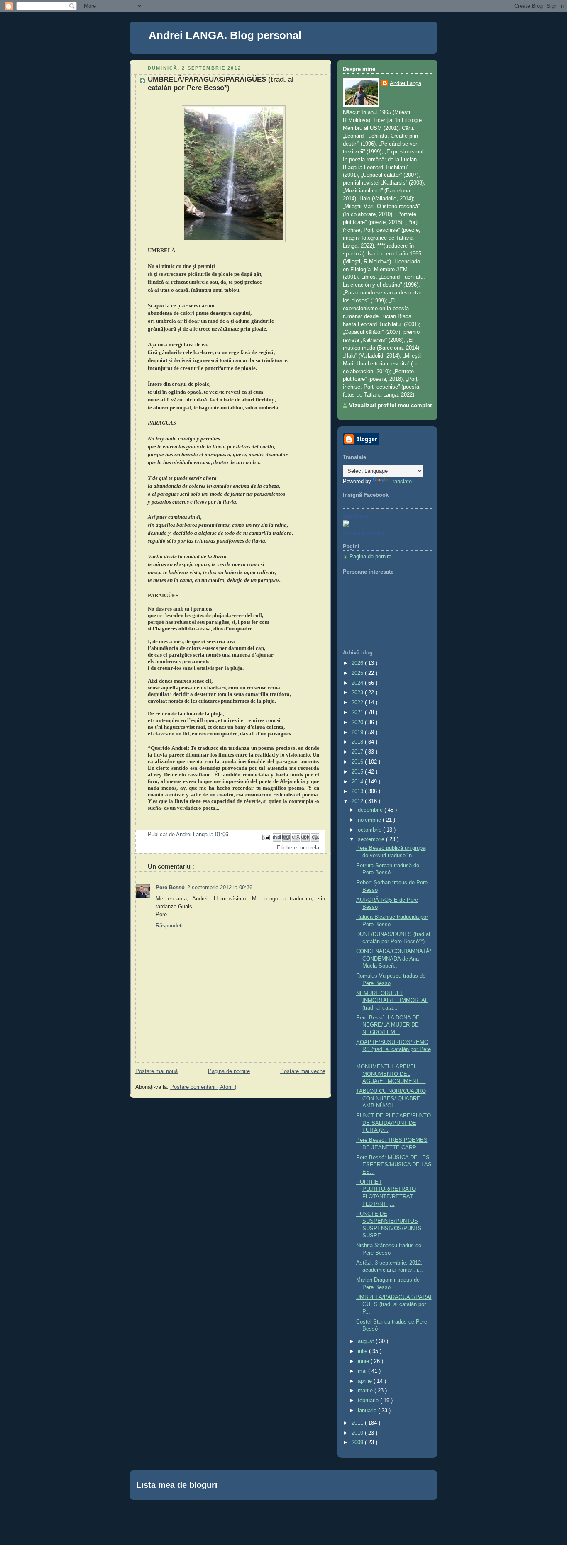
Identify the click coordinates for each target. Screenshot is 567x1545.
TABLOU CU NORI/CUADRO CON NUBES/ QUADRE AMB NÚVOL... (391, 1098)
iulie (363, 1351)
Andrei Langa (405, 83)
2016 (358, 762)
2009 (358, 1442)
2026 (358, 663)
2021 (358, 712)
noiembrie (370, 820)
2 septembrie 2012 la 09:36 (219, 888)
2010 (358, 1433)
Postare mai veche (302, 1071)
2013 (358, 791)
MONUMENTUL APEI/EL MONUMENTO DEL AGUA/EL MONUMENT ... (391, 1074)
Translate (400, 481)
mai (363, 1371)
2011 (358, 1423)
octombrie (370, 830)
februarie (369, 1401)
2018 (358, 742)
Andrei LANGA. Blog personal (225, 35)
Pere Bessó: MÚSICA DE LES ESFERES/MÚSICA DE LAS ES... (394, 1165)
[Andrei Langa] (346, 525)
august (367, 1341)
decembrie (371, 810)
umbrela (309, 848)
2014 (358, 782)
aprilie (366, 1381)
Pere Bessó (170, 888)
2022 (358, 703)
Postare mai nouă (156, 1071)
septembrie (372, 839)
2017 (358, 752)
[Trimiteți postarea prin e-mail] (265, 837)
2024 (358, 683)
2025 (358, 673)
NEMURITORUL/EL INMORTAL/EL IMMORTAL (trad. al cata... (392, 1000)
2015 (358, 772)
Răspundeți (169, 926)
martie (366, 1391)
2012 (358, 801)
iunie (364, 1361)
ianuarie (368, 1411)
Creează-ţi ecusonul (363, 532)
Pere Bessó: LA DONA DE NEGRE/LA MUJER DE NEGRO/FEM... (388, 1025)
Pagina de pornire (229, 1071)
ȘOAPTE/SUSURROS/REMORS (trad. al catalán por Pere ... (393, 1049)
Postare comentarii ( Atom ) (203, 1087)
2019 (358, 732)
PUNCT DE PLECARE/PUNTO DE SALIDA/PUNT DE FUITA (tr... (393, 1123)
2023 (358, 693)
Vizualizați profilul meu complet (390, 406)
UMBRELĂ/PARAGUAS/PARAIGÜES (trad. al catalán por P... (394, 1304)
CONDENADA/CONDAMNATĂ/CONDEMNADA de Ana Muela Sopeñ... (393, 959)
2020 (358, 722)
